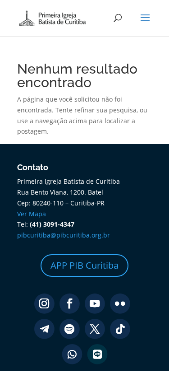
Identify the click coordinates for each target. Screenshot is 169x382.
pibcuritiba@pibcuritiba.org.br (63, 235)
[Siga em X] (95, 329)
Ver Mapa (31, 214)
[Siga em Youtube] (95, 303)
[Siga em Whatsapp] (72, 354)
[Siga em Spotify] (69, 329)
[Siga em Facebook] (69, 303)
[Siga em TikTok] (120, 329)
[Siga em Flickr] (120, 303)
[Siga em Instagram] (44, 303)
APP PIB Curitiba (84, 265)
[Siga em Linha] (97, 354)
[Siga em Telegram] (44, 329)
